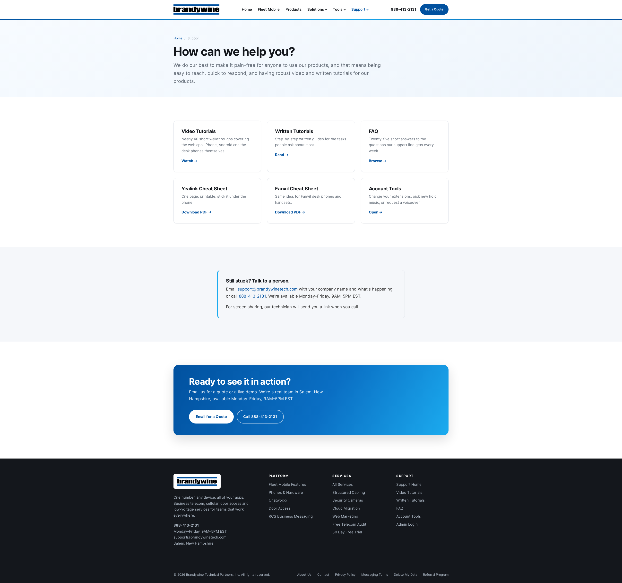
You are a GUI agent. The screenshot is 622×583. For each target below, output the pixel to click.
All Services (342, 484)
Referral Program (436, 574)
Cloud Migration (346, 508)
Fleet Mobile (269, 9)
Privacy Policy (345, 574)
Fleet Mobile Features (287, 484)
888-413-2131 (403, 9)
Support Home (409, 484)
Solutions (315, 9)
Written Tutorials (410, 500)
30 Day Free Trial (347, 532)
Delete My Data (405, 574)
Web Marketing (345, 516)
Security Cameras (347, 500)
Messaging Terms (374, 574)
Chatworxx (278, 500)
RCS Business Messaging (291, 516)
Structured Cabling (348, 492)
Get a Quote (434, 9)
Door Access (280, 508)
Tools (337, 9)
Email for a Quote (211, 416)
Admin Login (407, 524)
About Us (304, 574)
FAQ (399, 508)
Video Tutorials (409, 492)
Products (293, 9)
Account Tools (408, 516)
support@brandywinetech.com (268, 289)
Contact (323, 574)
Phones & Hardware (286, 492)
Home (247, 9)
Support (358, 9)
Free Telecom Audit (349, 524)
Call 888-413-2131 (260, 416)
